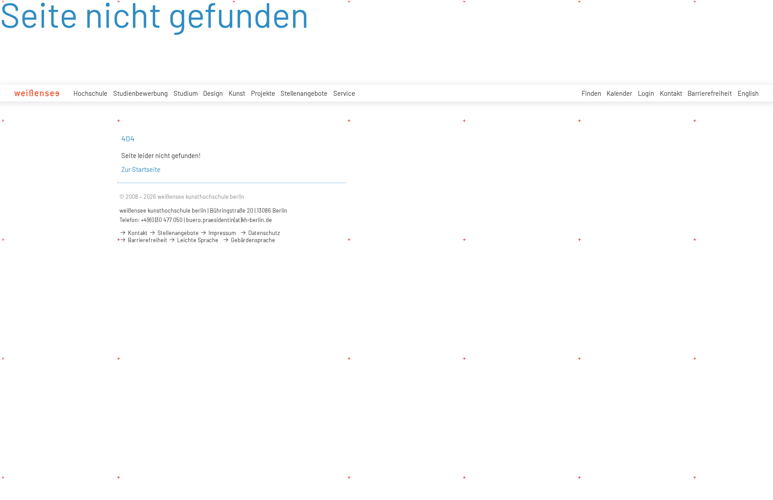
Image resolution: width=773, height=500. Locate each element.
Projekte (263, 93)
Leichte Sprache (197, 240)
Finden (591, 93)
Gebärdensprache (252, 240)
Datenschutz (263, 232)
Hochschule (90, 93)
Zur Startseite (141, 169)
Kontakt (671, 93)
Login (646, 93)
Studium (186, 93)
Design (213, 93)
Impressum (221, 232)
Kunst (237, 93)
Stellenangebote (303, 93)
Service (344, 93)
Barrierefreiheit (710, 93)
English (748, 93)
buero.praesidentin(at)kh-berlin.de (229, 219)
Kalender (619, 93)
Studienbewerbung (140, 93)
